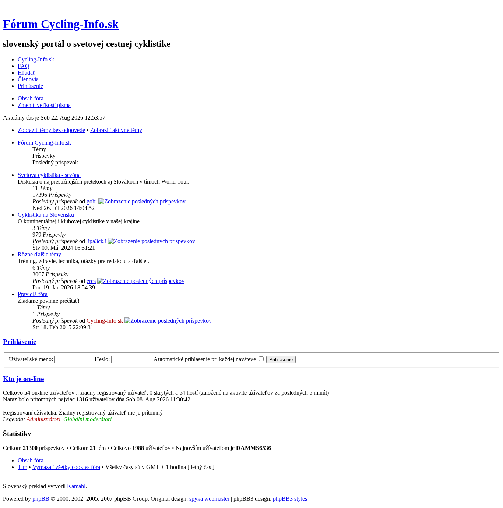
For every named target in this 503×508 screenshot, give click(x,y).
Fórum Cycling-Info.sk (61, 24)
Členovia (28, 79)
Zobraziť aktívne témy (116, 130)
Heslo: (102, 359)
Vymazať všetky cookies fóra (66, 467)
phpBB (40, 498)
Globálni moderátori (87, 419)
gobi (92, 201)
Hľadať (26, 73)
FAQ (23, 66)
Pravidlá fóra (33, 294)
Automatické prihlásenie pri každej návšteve (205, 359)
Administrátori (43, 419)
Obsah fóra (30, 98)
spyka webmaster (209, 498)
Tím (22, 467)
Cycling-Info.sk (36, 59)
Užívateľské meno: (31, 359)
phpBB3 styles (290, 498)
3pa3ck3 (96, 241)
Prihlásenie (30, 86)
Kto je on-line (23, 379)
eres (91, 281)
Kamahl (76, 486)
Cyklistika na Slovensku (46, 215)
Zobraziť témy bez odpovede (51, 130)
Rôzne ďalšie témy (39, 254)
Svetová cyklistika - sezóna (49, 175)
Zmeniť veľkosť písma (44, 105)
